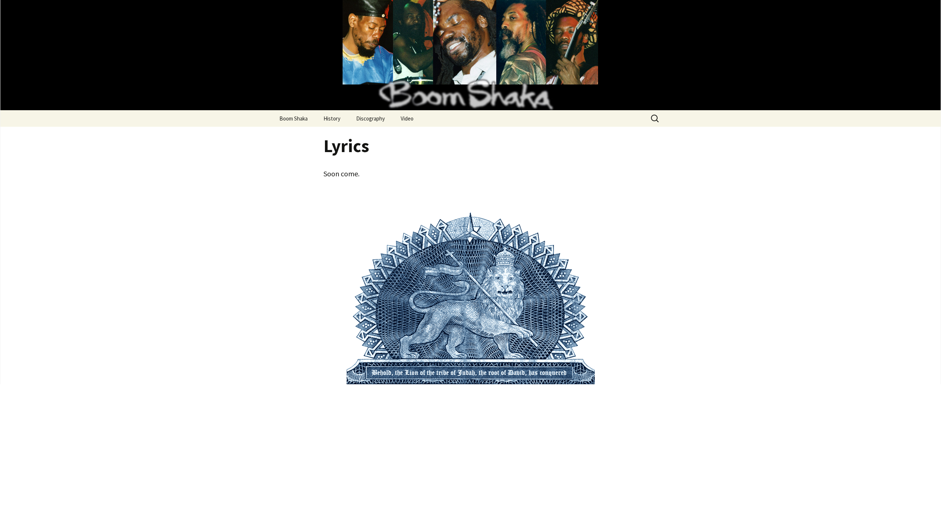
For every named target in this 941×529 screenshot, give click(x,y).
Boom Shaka (293, 118)
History (331, 118)
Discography (370, 118)
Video (407, 118)
